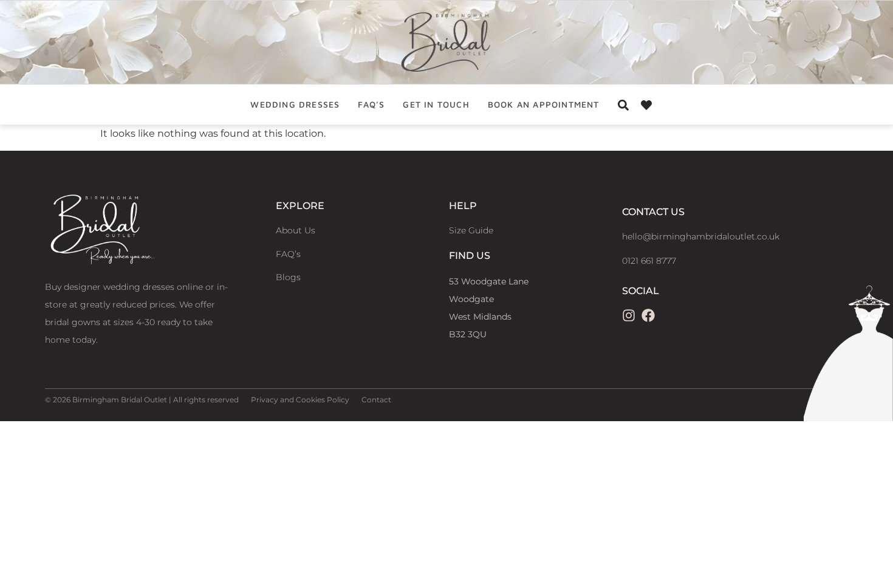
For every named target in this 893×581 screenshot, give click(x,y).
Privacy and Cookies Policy (300, 399)
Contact (376, 399)
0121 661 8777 (649, 260)
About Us (295, 230)
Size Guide (471, 230)
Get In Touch (436, 104)
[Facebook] (648, 315)
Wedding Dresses (295, 104)
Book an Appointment (544, 104)
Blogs (288, 277)
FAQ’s (371, 104)
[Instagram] (628, 315)
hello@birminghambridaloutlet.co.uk (700, 236)
